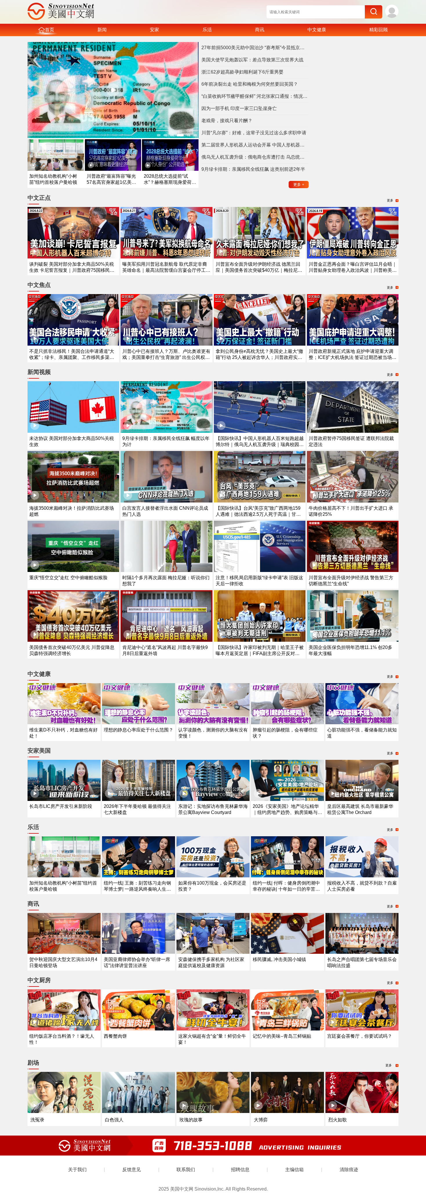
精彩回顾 (378, 29)
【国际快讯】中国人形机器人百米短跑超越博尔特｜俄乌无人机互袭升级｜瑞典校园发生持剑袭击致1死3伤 (260, 444)
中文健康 (316, 29)
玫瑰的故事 (191, 1119)
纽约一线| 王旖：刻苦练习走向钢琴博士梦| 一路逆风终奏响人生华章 (137, 889)
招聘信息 (240, 1169)
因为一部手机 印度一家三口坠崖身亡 (239, 108)
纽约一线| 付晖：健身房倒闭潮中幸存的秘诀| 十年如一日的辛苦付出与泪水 (286, 889)
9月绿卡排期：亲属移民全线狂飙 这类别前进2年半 (253, 169)
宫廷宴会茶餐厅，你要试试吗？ (359, 1036)
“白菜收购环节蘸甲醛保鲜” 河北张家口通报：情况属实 (255, 96)
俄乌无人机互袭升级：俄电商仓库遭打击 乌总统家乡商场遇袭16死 (255, 157)
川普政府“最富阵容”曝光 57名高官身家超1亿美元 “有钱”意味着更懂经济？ (111, 182)
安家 (154, 29)
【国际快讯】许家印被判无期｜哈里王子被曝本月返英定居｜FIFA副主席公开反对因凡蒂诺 (260, 653)
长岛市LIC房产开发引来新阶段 (60, 806)
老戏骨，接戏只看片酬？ (226, 120)
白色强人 (114, 1119)
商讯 (259, 29)
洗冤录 (37, 1119)
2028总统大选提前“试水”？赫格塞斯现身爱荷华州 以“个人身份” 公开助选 (170, 182)
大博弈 (261, 1119)
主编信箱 (294, 1169)
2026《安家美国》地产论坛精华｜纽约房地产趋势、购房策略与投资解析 (287, 812)
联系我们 (185, 1169)
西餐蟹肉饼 (115, 1036)
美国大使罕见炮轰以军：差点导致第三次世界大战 (252, 59)
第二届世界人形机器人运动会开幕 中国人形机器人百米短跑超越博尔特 (255, 144)
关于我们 (77, 1169)
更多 (298, 184)
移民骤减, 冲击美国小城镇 (279, 959)
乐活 (207, 29)
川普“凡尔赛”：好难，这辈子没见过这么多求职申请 (253, 132)
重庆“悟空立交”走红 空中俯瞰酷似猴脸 (68, 577)
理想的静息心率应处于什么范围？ (138, 729)
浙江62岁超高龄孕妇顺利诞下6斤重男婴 (242, 71)
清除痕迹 (349, 1169)
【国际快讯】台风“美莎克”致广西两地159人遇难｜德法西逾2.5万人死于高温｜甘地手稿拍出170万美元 (258, 514)
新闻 (102, 29)
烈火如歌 (337, 1119)
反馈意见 (131, 1169)
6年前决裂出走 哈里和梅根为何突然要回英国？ (249, 84)
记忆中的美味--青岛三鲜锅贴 (282, 1036)
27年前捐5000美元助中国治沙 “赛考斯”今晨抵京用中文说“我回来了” (255, 47)
